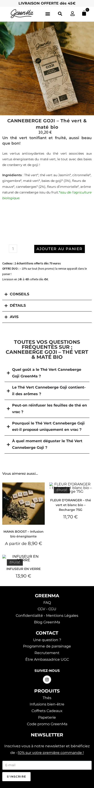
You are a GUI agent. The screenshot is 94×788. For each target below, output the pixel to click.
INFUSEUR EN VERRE (23, 569)
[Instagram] (47, 679)
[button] (47, 14)
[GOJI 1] (47, 68)
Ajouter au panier (60, 249)
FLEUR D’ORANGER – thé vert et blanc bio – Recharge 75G (70, 505)
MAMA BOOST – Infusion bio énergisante (23, 534)
